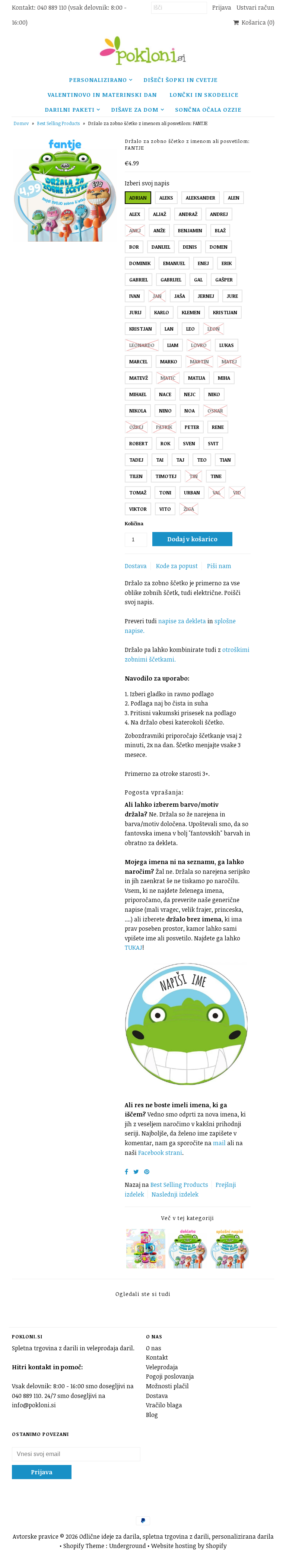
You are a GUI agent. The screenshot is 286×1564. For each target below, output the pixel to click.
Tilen (136, 476)
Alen (233, 197)
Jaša (179, 296)
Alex (134, 214)
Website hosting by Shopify (189, 1546)
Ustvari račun (255, 7)
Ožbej (136, 427)
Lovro (199, 345)
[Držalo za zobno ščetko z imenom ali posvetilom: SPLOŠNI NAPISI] (230, 1266)
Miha (224, 378)
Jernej (206, 296)
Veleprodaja (162, 1367)
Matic (168, 378)
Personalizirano (98, 79)
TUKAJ (133, 947)
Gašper (224, 279)
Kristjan (140, 328)
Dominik (139, 263)
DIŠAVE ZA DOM (135, 109)
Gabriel (138, 279)
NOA (189, 410)
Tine (216, 476)
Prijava (221, 7)
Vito (165, 509)
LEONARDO (142, 345)
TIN (193, 476)
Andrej (219, 214)
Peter (192, 427)
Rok (165, 443)
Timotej (166, 476)
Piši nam (219, 566)
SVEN (189, 443)
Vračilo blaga (164, 1405)
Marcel (138, 361)
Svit (213, 443)
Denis (190, 246)
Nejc (190, 394)
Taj (180, 459)
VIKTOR (138, 509)
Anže (159, 230)
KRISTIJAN (225, 312)
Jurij (135, 312)
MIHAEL (137, 394)
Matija (196, 378)
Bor (134, 246)
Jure (232, 296)
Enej (203, 263)
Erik (227, 263)
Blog (152, 1415)
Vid (237, 492)
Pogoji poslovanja (170, 1376)
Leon (213, 328)
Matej (229, 361)
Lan (169, 328)
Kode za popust (177, 566)
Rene (218, 427)
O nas (153, 1348)
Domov (21, 123)
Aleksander (200, 197)
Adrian (138, 197)
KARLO (161, 312)
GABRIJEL (171, 279)
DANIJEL (161, 246)
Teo (202, 459)
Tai (159, 459)
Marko (168, 361)
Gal (198, 279)
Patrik (164, 427)
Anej (135, 230)
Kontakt (157, 1357)
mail (220, 1143)
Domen (219, 246)
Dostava (136, 566)
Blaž (220, 230)
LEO (190, 328)
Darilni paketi (70, 109)
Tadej (136, 459)
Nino (165, 410)
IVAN (134, 296)
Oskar (215, 410)
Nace (165, 394)
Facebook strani (160, 1153)
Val (216, 492)
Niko (214, 394)
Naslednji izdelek (175, 1194)
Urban (192, 492)
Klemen (191, 312)
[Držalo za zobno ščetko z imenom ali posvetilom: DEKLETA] (187, 1266)
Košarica (256, 22)
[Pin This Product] (146, 1172)
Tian (225, 459)
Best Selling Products (58, 123)
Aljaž (159, 214)
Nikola (137, 410)
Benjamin (190, 230)
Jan (157, 296)
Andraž (188, 214)
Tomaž (137, 492)
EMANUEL (174, 263)
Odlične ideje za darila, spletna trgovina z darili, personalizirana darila (176, 1536)
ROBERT (138, 443)
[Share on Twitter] (136, 1172)
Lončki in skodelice (203, 94)
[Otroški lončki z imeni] (146, 1266)
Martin (199, 361)
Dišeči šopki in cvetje (180, 79)
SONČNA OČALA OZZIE (208, 109)
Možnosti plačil (167, 1386)
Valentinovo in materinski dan (102, 94)
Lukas (226, 345)
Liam (172, 345)
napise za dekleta (182, 621)
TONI (165, 492)
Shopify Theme (83, 1546)
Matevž (138, 378)
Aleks (166, 197)
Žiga (189, 509)
